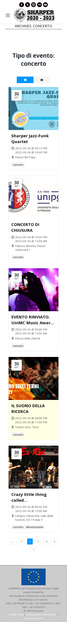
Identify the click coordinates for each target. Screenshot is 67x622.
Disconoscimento (33, 618)
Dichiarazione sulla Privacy (41, 614)
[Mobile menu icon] (8, 15)
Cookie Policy (16, 614)
